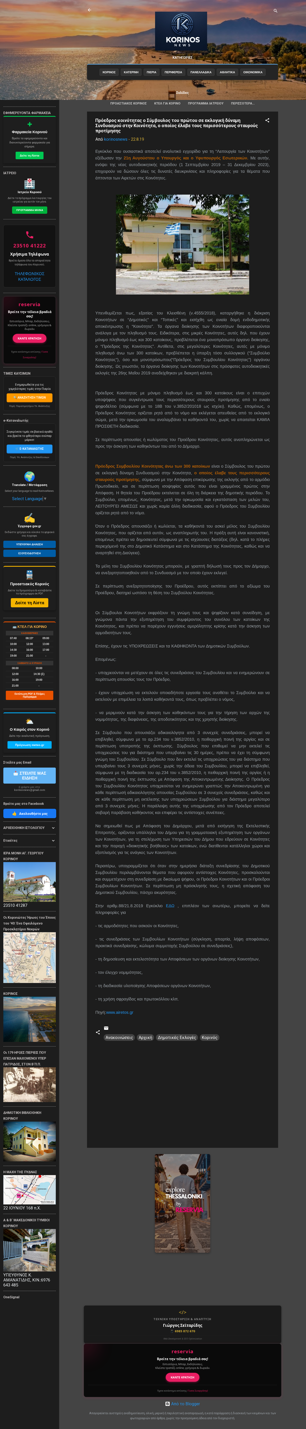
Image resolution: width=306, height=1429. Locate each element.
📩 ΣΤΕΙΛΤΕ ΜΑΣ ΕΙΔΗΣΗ (29, 775)
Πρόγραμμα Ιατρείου (206, 103)
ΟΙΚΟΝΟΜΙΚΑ (252, 72)
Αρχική (145, 1037)
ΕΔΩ (170, 905)
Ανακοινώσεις (119, 1037)
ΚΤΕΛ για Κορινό (167, 103)
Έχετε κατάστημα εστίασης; (182, 1390)
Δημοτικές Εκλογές (177, 1037)
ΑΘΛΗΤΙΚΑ (227, 72)
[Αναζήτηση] (275, 11)
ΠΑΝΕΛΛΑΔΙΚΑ (200, 72)
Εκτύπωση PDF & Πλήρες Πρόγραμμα (30, 695)
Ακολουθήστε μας (30, 813)
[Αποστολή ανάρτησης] (106, 1029)
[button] (267, 121)
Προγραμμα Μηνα (29, 210)
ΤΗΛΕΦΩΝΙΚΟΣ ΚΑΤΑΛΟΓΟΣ (29, 276)
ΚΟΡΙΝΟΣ (109, 72)
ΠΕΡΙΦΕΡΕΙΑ (173, 72)
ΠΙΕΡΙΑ (151, 72)
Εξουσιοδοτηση (29, 553)
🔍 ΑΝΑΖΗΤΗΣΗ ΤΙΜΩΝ (29, 397)
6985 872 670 (182, 1331)
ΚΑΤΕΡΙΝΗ (131, 72)
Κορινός (210, 1037)
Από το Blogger (185, 1403)
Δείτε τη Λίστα (29, 155)
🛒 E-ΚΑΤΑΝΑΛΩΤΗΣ (29, 448)
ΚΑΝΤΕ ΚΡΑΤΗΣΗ (182, 1377)
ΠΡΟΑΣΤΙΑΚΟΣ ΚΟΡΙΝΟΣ (128, 103)
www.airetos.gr (119, 1012)
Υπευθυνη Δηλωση (29, 544)
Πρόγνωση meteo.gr (29, 745)
